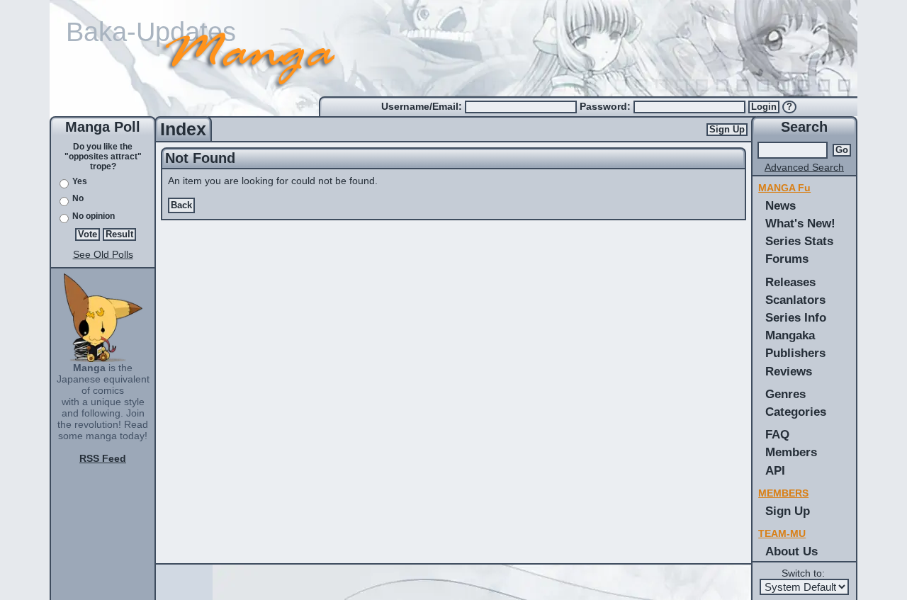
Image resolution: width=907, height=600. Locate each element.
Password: (606, 106)
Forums (787, 258)
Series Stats (799, 241)
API (775, 470)
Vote (87, 234)
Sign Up (727, 130)
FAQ (777, 434)
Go (841, 150)
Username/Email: (423, 106)
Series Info (795, 317)
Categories (795, 411)
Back (181, 205)
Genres (785, 394)
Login (764, 107)
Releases (790, 282)
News (780, 205)
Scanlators (795, 300)
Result (119, 234)
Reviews (788, 371)
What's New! (800, 223)
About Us (791, 551)
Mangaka (790, 335)
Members (791, 452)
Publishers (795, 353)
